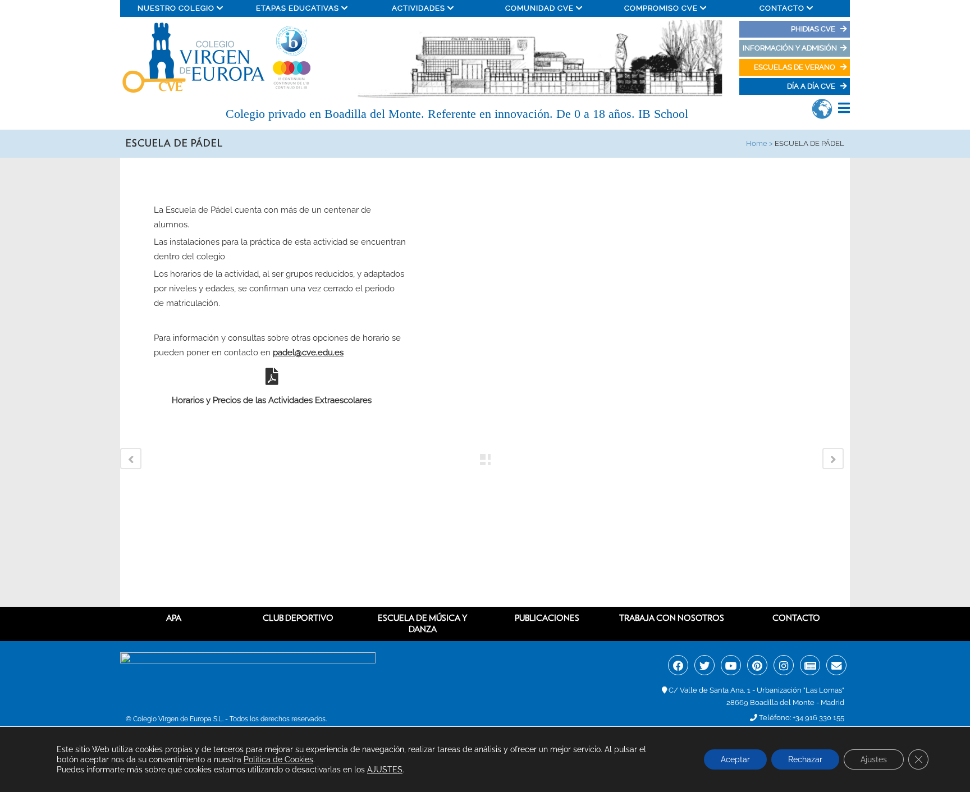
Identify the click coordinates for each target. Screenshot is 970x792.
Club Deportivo (298, 618)
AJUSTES (384, 769)
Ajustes (874, 759)
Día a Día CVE (812, 86)
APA (173, 618)
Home (756, 143)
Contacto (796, 618)
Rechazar (805, 759)
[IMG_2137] (450, 165)
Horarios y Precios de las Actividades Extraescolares (272, 400)
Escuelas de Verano (795, 67)
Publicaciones (547, 618)
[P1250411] (454, 165)
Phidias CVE (815, 29)
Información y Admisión (789, 48)
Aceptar (735, 759)
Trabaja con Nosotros (671, 618)
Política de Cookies (278, 759)
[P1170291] (456, 165)
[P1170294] (452, 165)
